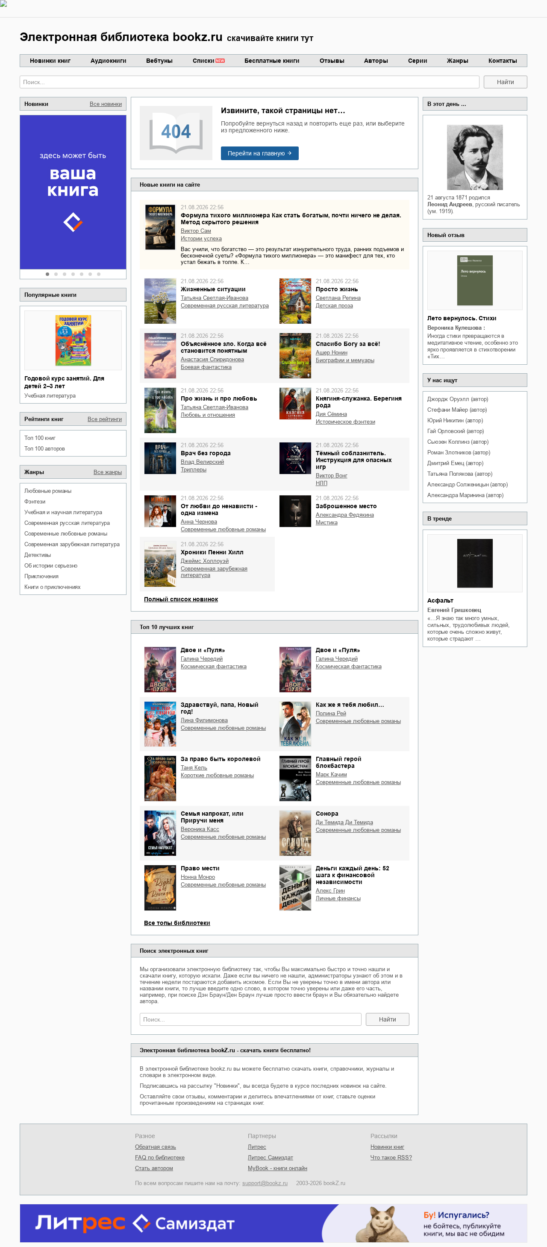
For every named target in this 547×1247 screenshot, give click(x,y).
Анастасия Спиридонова (212, 359)
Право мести (200, 868)
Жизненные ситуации (213, 289)
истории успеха (201, 238)
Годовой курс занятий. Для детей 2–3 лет (64, 382)
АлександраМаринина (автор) (465, 495)
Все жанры (108, 472)
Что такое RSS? (391, 1157)
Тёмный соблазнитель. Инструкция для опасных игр (354, 460)
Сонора (327, 813)
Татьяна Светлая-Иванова (214, 298)
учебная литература (49, 395)
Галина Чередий (202, 659)
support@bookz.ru (265, 1183)
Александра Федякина (345, 515)
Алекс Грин (330, 890)
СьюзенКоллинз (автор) (457, 442)
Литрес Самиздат (270, 1157)
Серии (417, 60)
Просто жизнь (337, 289)
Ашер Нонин (331, 352)
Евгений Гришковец (454, 610)
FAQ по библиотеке (160, 1157)
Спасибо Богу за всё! (348, 343)
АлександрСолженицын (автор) (467, 484)
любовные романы (47, 491)
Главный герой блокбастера (339, 762)
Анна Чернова (199, 521)
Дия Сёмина (331, 414)
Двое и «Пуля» (203, 650)
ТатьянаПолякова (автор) (459, 474)
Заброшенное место (346, 506)
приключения (41, 576)
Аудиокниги (108, 60)
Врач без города (206, 453)
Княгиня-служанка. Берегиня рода (359, 402)
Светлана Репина (338, 298)
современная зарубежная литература (71, 544)
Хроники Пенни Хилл (212, 552)
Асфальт (440, 600)
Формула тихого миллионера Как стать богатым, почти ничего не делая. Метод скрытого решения (291, 218)
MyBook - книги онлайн (277, 1168)
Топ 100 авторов (44, 448)
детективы (37, 555)
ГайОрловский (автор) (455, 431)
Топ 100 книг (40, 438)
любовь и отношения (208, 415)
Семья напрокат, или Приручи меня (212, 817)
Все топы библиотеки (177, 922)
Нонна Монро (198, 877)
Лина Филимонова (204, 720)
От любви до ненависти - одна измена (219, 509)
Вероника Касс (200, 829)
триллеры (193, 469)
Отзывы (332, 60)
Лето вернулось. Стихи (462, 318)
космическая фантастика (214, 666)
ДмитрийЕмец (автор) (455, 463)
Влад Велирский (202, 462)
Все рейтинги (105, 419)
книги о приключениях (52, 587)
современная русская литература (67, 523)
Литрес (257, 1147)
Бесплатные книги (272, 60)
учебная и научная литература (63, 512)
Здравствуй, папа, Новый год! (220, 708)
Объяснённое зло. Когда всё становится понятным (224, 347)
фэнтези (34, 501)
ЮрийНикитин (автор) (454, 420)
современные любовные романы (65, 533)
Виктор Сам (196, 231)
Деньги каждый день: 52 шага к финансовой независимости (352, 875)
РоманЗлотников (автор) (458, 452)
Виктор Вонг (331, 475)
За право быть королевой (221, 758)
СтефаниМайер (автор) (457, 410)
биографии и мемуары (345, 360)
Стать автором (154, 1168)
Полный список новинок (181, 599)
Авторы (376, 60)
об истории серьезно (50, 565)
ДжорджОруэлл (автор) (457, 399)
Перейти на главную (256, 153)
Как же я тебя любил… (350, 704)
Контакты (502, 60)
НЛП (321, 483)
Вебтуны (159, 60)
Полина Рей (331, 713)
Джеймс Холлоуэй (205, 561)
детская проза (334, 305)
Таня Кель (194, 767)
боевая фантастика (206, 367)
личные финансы (338, 898)
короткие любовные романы (217, 775)
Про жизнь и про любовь (219, 398)
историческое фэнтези (345, 422)
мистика (327, 522)
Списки (204, 60)
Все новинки (106, 104)
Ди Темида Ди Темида (344, 822)
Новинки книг (50, 60)
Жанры (457, 60)
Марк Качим (331, 774)
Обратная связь (155, 1147)
